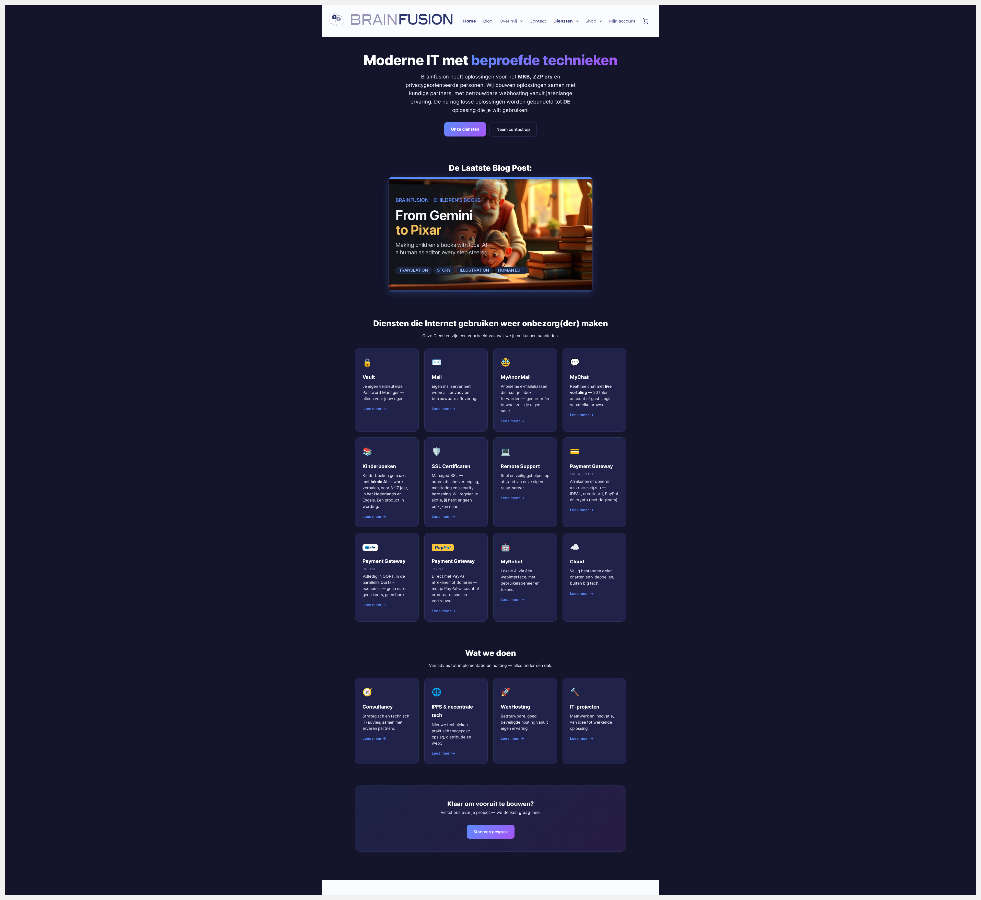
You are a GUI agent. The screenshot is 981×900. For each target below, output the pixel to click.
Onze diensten (465, 129)
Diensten (563, 21)
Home (469, 21)
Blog (488, 21)
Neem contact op (513, 129)
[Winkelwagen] (645, 21)
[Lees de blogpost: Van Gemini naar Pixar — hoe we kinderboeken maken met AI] (490, 234)
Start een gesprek (490, 831)
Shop (591, 21)
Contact (538, 21)
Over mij (508, 21)
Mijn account (622, 21)
